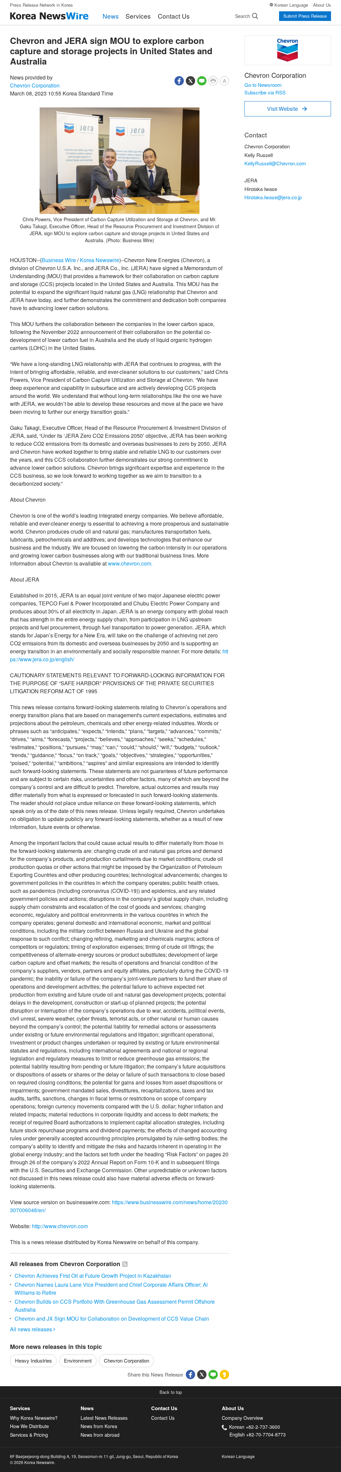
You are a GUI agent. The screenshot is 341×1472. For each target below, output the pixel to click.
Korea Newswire (99, 260)
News (111, 15)
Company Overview (242, 1417)
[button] (179, 80)
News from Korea (99, 1426)
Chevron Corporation (35, 85)
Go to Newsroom (263, 84)
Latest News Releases (104, 1417)
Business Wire (59, 260)
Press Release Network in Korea (41, 5)
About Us (322, 5)
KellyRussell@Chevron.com (275, 163)
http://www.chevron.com (60, 1226)
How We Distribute (29, 1426)
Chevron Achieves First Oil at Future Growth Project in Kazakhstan (93, 1275)
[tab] (45, 1408)
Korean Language (291, 5)
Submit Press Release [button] (305, 16)
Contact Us (174, 15)
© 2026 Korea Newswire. (32, 1462)
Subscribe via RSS (265, 92)
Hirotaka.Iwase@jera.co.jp (273, 197)
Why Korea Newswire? (34, 1417)
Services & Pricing (29, 1434)
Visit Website (287, 108)
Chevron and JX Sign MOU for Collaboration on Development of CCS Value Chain (112, 1318)
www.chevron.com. (130, 563)
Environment (78, 1360)
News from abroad (100, 1434)
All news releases (32, 1329)
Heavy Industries (33, 1360)
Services (138, 15)
